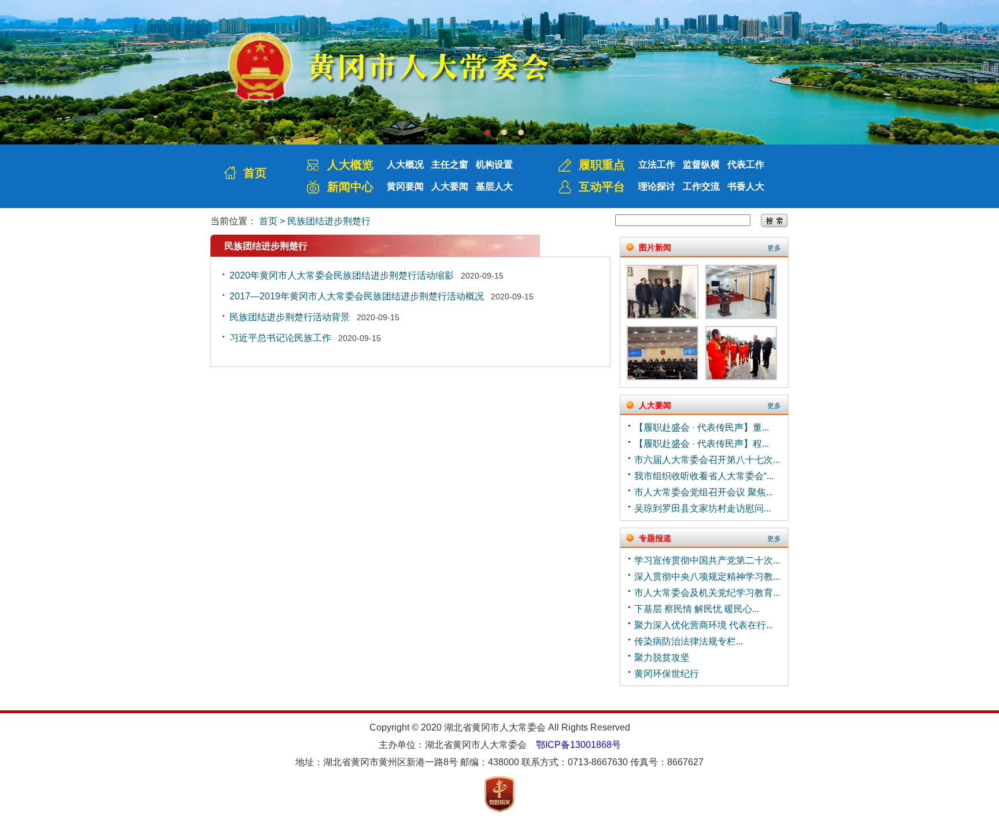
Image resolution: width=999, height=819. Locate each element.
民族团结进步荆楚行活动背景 (290, 317)
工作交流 (701, 186)
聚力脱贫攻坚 (662, 657)
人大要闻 (449, 186)
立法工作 (656, 164)
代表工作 (745, 164)
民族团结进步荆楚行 (329, 221)
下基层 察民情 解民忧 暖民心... (696, 609)
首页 (255, 172)
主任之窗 (449, 164)
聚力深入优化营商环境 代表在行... (703, 625)
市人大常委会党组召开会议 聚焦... (703, 492)
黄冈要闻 (405, 186)
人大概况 (405, 164)
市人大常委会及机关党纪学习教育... (707, 593)
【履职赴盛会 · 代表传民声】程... (701, 444)
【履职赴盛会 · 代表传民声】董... (701, 427)
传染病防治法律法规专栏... (688, 641)
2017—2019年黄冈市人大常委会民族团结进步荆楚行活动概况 (357, 296)
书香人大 (745, 186)
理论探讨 (656, 186)
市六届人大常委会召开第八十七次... (707, 460)
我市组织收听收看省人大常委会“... (704, 476)
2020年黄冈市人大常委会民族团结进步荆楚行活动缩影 (342, 275)
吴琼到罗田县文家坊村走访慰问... (702, 508)
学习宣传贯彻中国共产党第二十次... (707, 560)
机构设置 (494, 164)
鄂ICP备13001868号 (578, 745)
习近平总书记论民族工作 (280, 338)
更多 (774, 248)
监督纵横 (701, 164)
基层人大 (494, 186)
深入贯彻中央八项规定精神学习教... (707, 576)
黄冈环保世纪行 (666, 674)
